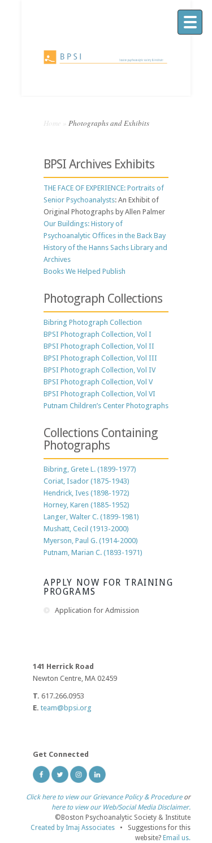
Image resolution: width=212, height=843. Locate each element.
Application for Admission (97, 610)
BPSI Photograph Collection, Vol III (100, 358)
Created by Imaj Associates (73, 828)
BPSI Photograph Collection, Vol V (98, 382)
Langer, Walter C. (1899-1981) (91, 516)
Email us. (177, 838)
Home (52, 123)
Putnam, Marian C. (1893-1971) (93, 552)
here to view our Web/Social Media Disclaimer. (121, 807)
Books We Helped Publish (85, 271)
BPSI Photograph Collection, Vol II (99, 346)
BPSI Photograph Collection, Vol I (98, 334)
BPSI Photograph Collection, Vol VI (99, 393)
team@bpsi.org (66, 708)
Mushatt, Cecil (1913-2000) (86, 528)
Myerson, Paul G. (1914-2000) (91, 540)
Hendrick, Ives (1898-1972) (86, 493)
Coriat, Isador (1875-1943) (86, 481)
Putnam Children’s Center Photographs (106, 405)
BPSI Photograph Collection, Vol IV (99, 370)
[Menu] (190, 22)
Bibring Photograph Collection (93, 322)
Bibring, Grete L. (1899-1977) (90, 469)
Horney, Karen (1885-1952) (86, 505)
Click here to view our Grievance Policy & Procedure (104, 797)
